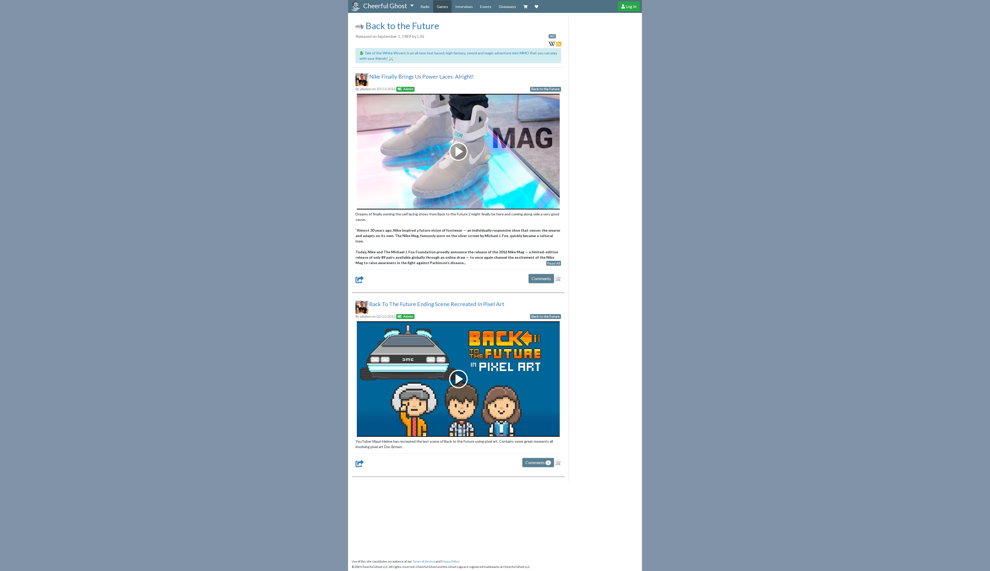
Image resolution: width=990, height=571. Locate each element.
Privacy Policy (450, 561)
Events (485, 6)
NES (552, 36)
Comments (541, 278)
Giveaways (507, 6)
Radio (425, 6)
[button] (388, 6)
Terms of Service (423, 561)
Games (442, 6)
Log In (631, 6)
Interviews (464, 6)
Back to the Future (401, 25)
